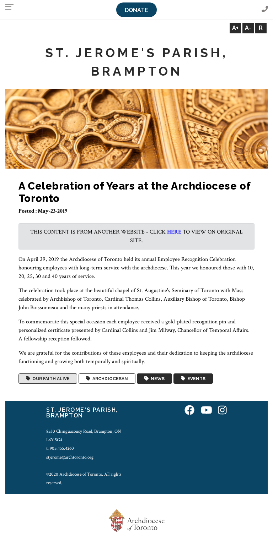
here (174, 232)
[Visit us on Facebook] (189, 410)
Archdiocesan (109, 378)
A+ (235, 27)
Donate (136, 10)
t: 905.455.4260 (60, 448)
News (157, 378)
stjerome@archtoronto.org (69, 457)
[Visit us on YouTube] (206, 410)
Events (195, 378)
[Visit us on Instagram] (222, 410)
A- (248, 27)
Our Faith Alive (50, 378)
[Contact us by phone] (265, 9)
